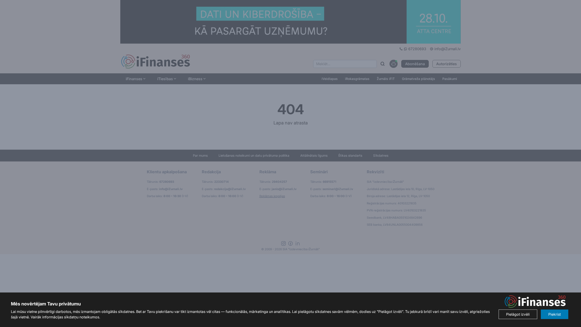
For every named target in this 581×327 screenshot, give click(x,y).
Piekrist (554, 314)
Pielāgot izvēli (518, 314)
